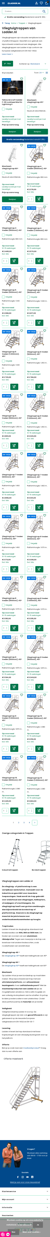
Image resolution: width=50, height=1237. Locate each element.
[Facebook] (18, 1177)
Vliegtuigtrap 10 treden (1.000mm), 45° (37, 779)
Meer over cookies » (31, 1232)
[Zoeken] (44, 11)
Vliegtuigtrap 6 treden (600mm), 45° (37, 353)
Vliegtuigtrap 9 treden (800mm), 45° (37, 658)
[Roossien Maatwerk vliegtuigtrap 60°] (12, 154)
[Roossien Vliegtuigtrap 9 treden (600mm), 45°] (12, 644)
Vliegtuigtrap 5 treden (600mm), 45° (12, 291)
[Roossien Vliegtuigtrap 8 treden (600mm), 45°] (37, 524)
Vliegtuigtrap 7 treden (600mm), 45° (12, 476)
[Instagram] (23, 1177)
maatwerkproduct (31, 1048)
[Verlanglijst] (41, 3)
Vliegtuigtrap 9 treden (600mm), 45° (12, 658)
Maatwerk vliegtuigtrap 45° (35, 101)
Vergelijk (8, 109)
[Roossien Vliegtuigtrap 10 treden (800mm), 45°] (12, 765)
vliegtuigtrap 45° (12, 955)
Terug (7, 23)
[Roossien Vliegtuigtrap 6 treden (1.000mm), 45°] (37, 403)
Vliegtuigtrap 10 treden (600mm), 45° (37, 717)
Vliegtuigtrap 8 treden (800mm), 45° (12, 599)
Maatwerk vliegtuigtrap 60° (10, 167)
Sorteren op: (24, 64)
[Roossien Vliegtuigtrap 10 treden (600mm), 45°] (37, 703)
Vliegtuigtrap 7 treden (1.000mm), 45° (12, 537)
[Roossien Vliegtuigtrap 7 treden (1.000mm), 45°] (12, 524)
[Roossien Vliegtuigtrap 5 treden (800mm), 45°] (37, 277)
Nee (13, 1232)
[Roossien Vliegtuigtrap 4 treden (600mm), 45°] (37, 154)
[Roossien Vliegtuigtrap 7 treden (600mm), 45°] (12, 462)
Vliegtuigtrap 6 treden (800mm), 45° (12, 417)
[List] (47, 73)
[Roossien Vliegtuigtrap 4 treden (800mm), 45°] (12, 215)
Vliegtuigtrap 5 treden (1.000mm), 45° (10, 354)
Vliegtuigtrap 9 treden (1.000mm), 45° (10, 718)
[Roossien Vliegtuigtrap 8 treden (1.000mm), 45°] (37, 586)
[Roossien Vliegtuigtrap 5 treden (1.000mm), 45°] (12, 339)
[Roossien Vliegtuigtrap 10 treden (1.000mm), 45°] (37, 765)
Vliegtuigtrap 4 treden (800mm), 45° (12, 229)
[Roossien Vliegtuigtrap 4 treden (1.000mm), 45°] (37, 215)
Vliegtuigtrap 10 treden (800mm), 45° (12, 779)
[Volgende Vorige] (34, 822)
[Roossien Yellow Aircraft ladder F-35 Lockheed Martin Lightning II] (12, 87)
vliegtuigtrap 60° (12, 965)
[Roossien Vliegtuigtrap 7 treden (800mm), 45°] (37, 462)
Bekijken (12, 131)
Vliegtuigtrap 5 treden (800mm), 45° (37, 291)
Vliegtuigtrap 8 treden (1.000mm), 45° (37, 599)
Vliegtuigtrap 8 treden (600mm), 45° (37, 538)
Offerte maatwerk (13, 1058)
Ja (38, 1225)
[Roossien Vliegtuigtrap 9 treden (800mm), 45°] (37, 644)
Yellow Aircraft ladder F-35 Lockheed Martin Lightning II (12, 102)
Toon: (36, 72)
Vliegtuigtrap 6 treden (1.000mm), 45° (37, 417)
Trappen (22, 23)
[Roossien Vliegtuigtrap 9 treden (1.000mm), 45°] (12, 703)
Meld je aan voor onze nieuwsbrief (25, 1182)
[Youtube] (27, 1177)
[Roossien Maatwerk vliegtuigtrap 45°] (37, 87)
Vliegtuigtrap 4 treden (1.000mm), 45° (37, 229)
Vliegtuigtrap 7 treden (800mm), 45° (37, 476)
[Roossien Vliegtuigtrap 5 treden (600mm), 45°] (12, 277)
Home (13, 23)
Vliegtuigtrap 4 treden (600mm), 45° (37, 167)
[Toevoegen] (39, 199)
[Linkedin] (32, 1177)
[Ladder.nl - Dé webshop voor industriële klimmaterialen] (14, 3)
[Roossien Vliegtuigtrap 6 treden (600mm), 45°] (37, 339)
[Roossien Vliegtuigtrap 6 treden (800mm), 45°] (12, 403)
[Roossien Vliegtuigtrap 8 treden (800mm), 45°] (12, 586)
